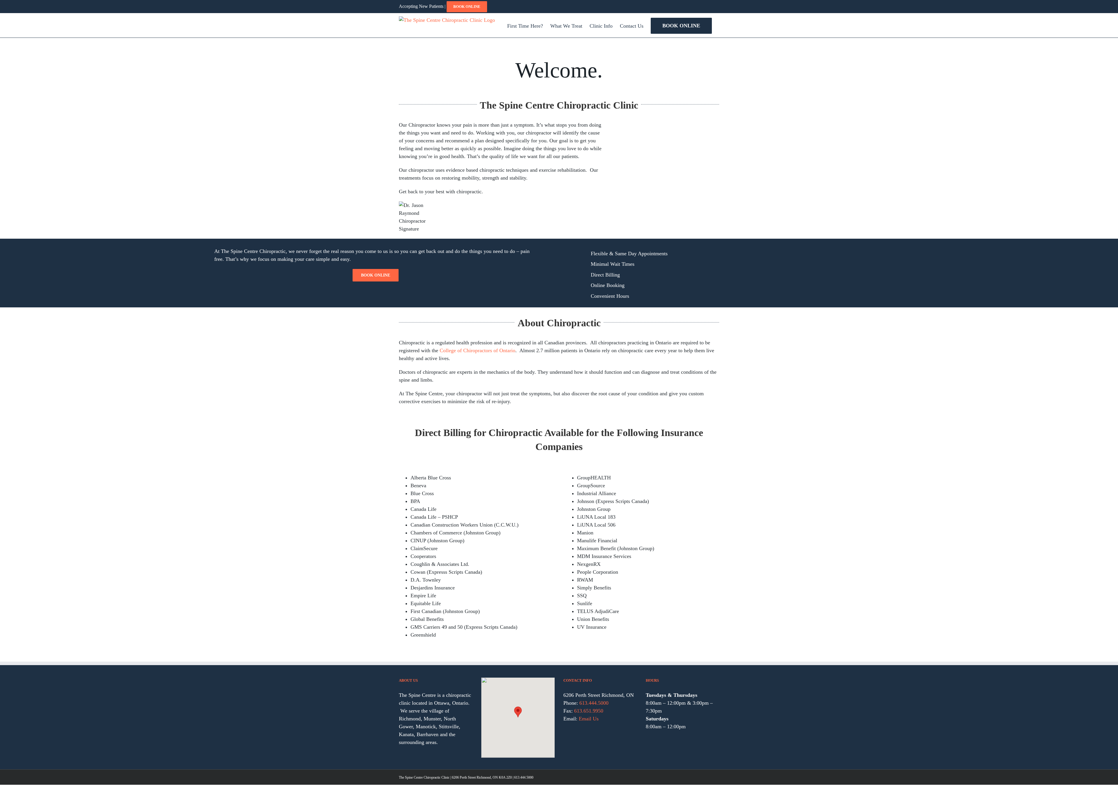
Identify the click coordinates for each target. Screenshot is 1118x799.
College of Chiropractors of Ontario (477, 350)
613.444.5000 (593, 703)
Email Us (589, 719)
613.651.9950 (588, 711)
